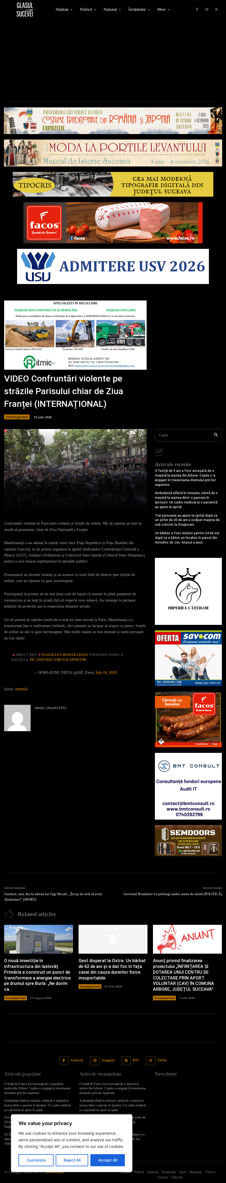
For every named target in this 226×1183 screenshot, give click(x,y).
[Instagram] (207, 9)
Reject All (72, 1160)
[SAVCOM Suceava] (188, 658)
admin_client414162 (50, 708)
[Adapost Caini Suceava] (188, 591)
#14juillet (51, 655)
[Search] (216, 435)
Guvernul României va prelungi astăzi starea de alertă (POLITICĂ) (172, 894)
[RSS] (126, 1060)
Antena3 (21, 689)
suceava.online (54, 1172)
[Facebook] (197, 9)
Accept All (107, 1160)
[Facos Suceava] (188, 719)
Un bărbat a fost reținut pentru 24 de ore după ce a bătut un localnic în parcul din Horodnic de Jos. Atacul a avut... (187, 537)
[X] (216, 9)
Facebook (77, 1060)
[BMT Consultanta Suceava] (188, 786)
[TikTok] (150, 1060)
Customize (36, 1160)
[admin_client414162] (17, 718)
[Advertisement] (113, 60)
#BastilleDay (75, 655)
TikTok (162, 1060)
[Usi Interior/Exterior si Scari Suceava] (188, 840)
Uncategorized (17, 417)
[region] (71, 1143)
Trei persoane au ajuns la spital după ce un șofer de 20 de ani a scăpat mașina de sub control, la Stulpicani (187, 520)
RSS (136, 1060)
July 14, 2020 (106, 672)
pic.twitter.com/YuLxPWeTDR (58, 660)
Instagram (108, 1060)
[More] (140, 504)
